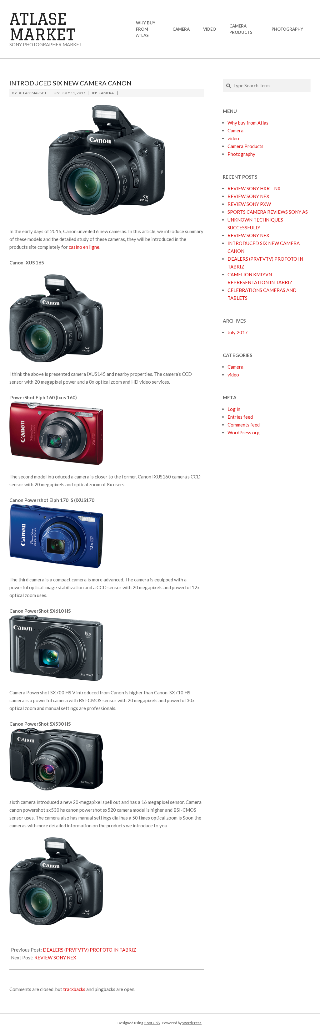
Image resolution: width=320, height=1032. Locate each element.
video (233, 374)
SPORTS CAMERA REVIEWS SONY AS (268, 212)
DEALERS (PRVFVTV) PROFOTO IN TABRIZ (89, 950)
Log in (234, 409)
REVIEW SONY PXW (249, 204)
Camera (106, 92)
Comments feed (244, 424)
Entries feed (240, 417)
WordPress (192, 1022)
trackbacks (74, 989)
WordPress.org (244, 432)
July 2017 (238, 332)
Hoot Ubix (152, 1022)
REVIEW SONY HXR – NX (254, 188)
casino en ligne (84, 247)
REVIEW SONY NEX (55, 957)
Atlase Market (42, 26)
